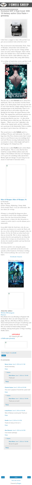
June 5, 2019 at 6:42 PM (19, 430)
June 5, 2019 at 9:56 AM (18, 410)
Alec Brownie (8, 430)
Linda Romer (8, 410)
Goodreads (13, 257)
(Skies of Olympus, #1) (19, 199)
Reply (6, 369)
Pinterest (3, 315)
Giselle (7, 420)
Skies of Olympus (6, 199)
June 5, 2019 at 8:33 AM (19, 387)
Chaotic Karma (9, 387)
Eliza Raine (12, 375)
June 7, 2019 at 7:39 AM (22, 375)
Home (16, 477)
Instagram (11, 313)
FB (7, 313)
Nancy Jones (8, 364)
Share (3, 355)
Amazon (19, 257)
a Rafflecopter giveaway (8, 338)
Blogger (19, 483)
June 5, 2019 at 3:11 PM (15, 420)
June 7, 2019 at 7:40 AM (22, 441)
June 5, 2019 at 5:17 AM (19, 364)
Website (3, 313)
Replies (8, 372)
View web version (16, 480)
